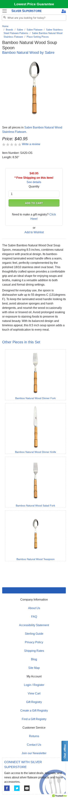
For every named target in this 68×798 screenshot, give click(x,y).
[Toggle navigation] (4, 11)
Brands (9, 29)
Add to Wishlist (34, 232)
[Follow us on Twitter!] (17, 788)
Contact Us (34, 744)
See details (34, 182)
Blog (34, 659)
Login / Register (34, 684)
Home (5, 26)
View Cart (34, 693)
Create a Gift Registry (34, 710)
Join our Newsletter (34, 753)
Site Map (34, 667)
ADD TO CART (34, 203)
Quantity (34, 186)
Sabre (20, 29)
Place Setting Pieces (38, 36)
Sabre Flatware (34, 29)
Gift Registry (34, 702)
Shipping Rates (34, 650)
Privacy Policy (34, 642)
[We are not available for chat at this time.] (64, 751)
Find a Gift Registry (34, 719)
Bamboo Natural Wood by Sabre (28, 52)
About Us (34, 608)
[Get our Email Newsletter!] (27, 788)
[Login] (63, 12)
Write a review (31, 144)
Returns (34, 736)
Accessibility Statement (34, 625)
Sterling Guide (34, 633)
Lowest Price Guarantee (34, 4)
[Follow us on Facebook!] (7, 788)
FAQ (34, 616)
